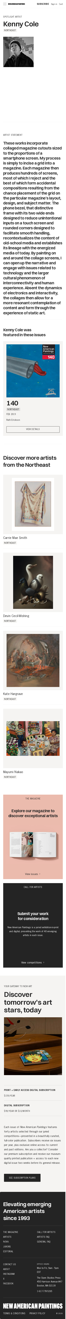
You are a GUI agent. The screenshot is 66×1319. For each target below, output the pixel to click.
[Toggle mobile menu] (4, 4)
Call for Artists (46, 1232)
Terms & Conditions (14, 1313)
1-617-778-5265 (44, 1291)
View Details (33, 429)
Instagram (9, 1274)
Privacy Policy (37, 1313)
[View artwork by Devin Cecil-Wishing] (33, 582)
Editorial (8, 1251)
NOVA (6, 1241)
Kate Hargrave (13, 694)
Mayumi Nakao (13, 772)
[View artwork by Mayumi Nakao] (33, 738)
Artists (7, 1237)
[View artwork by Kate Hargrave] (33, 660)
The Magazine (10, 1232)
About (6, 1269)
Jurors (7, 1246)
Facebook (8, 1283)
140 (12, 403)
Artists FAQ (43, 1237)
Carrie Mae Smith (15, 538)
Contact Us (9, 1264)
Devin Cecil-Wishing (16, 616)
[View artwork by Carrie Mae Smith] (33, 504)
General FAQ (43, 1241)
